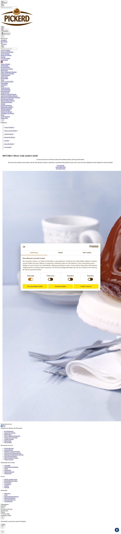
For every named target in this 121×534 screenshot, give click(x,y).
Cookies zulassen (86, 286)
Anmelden (4, 40)
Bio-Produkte (8, 442)
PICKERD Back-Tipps (10, 481)
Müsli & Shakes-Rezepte (11, 458)
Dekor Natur (7, 441)
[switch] (50, 279)
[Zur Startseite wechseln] (17, 25)
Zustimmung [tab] (34, 252)
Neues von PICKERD (7, 81)
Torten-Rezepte (8, 450)
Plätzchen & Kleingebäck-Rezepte (13, 454)
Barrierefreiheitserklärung (11, 496)
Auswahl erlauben (60, 286)
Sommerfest (7, 470)
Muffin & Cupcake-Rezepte (12, 451)
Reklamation (7, 482)
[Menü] (2, 27)
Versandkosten (8, 501)
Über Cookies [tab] (87, 252)
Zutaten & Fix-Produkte (11, 437)
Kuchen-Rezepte (9, 448)
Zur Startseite (60, 165)
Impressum (7, 493)
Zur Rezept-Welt (60, 168)
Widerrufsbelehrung (9, 498)
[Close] (2, 517)
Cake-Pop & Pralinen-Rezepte (12, 453)
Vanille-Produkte (9, 439)
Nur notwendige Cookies (35, 286)
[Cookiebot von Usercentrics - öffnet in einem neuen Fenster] (90, 246)
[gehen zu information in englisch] (60, 62)
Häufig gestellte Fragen (10, 479)
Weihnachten (8, 473)
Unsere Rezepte (5, 88)
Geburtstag (7, 465)
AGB (5, 495)
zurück (3, 524)
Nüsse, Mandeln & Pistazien (12, 436)
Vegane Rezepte (8, 459)
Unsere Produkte (5, 64)
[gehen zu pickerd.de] (2, 426)
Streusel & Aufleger (9, 433)
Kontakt (3, 104)
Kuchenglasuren (8, 431)
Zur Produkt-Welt (60, 167)
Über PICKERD (5, 110)
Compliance (7, 484)
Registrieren (4, 41)
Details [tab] (60, 252)
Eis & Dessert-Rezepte (10, 456)
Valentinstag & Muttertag (11, 467)
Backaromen (7, 434)
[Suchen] (2, 5)
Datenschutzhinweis (10, 500)
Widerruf (6, 487)
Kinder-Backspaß (9, 472)
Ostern (6, 468)
